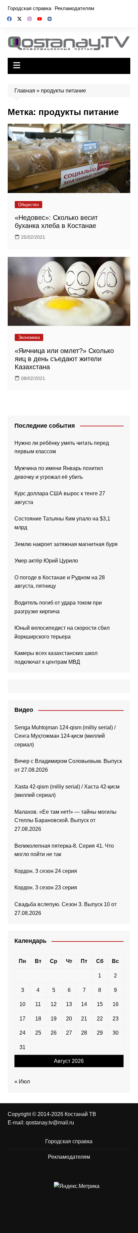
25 (38, 1033)
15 (100, 1004)
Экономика (29, 337)
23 (116, 1019)
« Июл (22, 1081)
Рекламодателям (74, 8)
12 (54, 1004)
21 (84, 1019)
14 (84, 1004)
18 (38, 1019)
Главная (24, 90)
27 (69, 1033)
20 (69, 1019)
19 (54, 1019)
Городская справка (29, 8)
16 (116, 1004)
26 (54, 1033)
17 (22, 1019)
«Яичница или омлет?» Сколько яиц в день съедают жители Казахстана (64, 359)
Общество (28, 204)
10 (22, 1004)
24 (22, 1033)
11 (38, 1004)
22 (100, 1019)
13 (69, 1004)
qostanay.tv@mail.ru (50, 1122)
